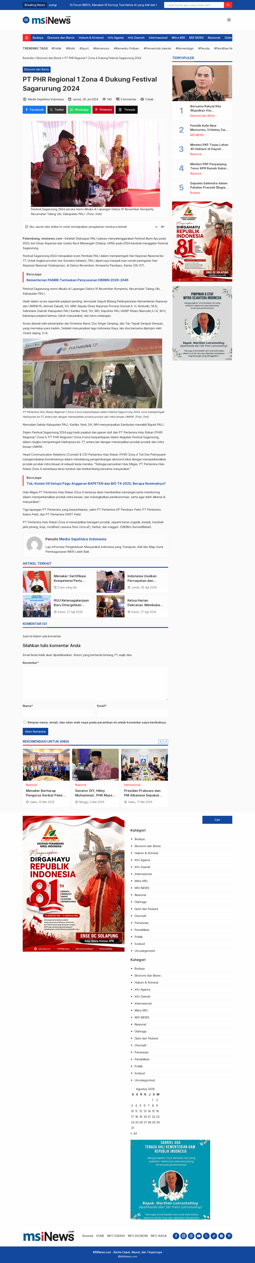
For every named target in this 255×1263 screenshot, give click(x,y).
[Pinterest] (229, 1236)
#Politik (56, 48)
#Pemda (204, 48)
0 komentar (128, 99)
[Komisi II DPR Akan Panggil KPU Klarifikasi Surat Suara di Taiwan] (46, 765)
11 (136, 1111)
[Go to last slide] (160, 741)
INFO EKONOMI (138, 1235)
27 (145, 1122)
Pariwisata (141, 923)
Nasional (214, 37)
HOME (100, 1235)
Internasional (158, 37)
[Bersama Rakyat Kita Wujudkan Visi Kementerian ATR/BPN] (202, 83)
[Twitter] (206, 1236)
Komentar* (31, 663)
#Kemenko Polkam (126, 48)
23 (158, 1117)
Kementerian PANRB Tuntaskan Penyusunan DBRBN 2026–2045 (77, 280)
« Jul (133, 1133)
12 (140, 1111)
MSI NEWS (196, 37)
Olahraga (231, 37)
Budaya (38, 37)
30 (158, 1122)
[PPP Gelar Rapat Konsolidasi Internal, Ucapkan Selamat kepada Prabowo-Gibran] (95, 765)
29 (153, 1122)
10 (132, 1111)
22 (153, 1117)
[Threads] (191, 1236)
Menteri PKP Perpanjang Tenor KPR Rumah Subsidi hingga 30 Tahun (209, 168)
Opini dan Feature (146, 909)
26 (141, 1122)
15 (153, 1111)
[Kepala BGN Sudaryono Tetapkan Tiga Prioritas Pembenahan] (144, 765)
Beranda (87, 1235)
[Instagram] (183, 1236)
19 (140, 1117)
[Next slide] (166, 741)
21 (149, 1117)
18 (136, 1117)
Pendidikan (141, 930)
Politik (46, 785)
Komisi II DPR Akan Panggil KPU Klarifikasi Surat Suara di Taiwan (44, 795)
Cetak (149, 99)
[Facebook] (176, 1236)
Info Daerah (136, 37)
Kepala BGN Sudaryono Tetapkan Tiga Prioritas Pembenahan (143, 795)
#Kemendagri (185, 48)
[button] (228, 5)
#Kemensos (101, 48)
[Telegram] (221, 1236)
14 (149, 1111)
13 (145, 1111)
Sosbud (139, 944)
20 (145, 1117)
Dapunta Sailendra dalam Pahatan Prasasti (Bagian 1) (209, 187)
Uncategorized (144, 951)
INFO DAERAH (116, 1235)
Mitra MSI (178, 37)
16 (157, 1111)
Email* (102, 706)
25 (137, 1122)
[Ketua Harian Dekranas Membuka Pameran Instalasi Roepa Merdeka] (111, 606)
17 (132, 1117)
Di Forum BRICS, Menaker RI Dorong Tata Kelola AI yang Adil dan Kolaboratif (99, 5)
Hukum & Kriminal (91, 37)
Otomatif (140, 916)
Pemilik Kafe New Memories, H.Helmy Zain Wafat (208, 130)
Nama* (28, 706)
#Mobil (70, 48)
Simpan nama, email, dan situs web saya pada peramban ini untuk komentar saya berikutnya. (97, 722)
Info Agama (116, 37)
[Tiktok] (214, 1236)
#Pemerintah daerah (157, 48)
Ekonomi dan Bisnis (61, 37)
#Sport (84, 48)
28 (149, 1122)
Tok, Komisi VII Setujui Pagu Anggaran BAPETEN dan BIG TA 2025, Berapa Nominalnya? (96, 483)
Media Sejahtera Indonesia (82, 539)
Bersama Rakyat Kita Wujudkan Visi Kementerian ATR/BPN (207, 110)
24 (132, 1122)
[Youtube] (198, 1236)
